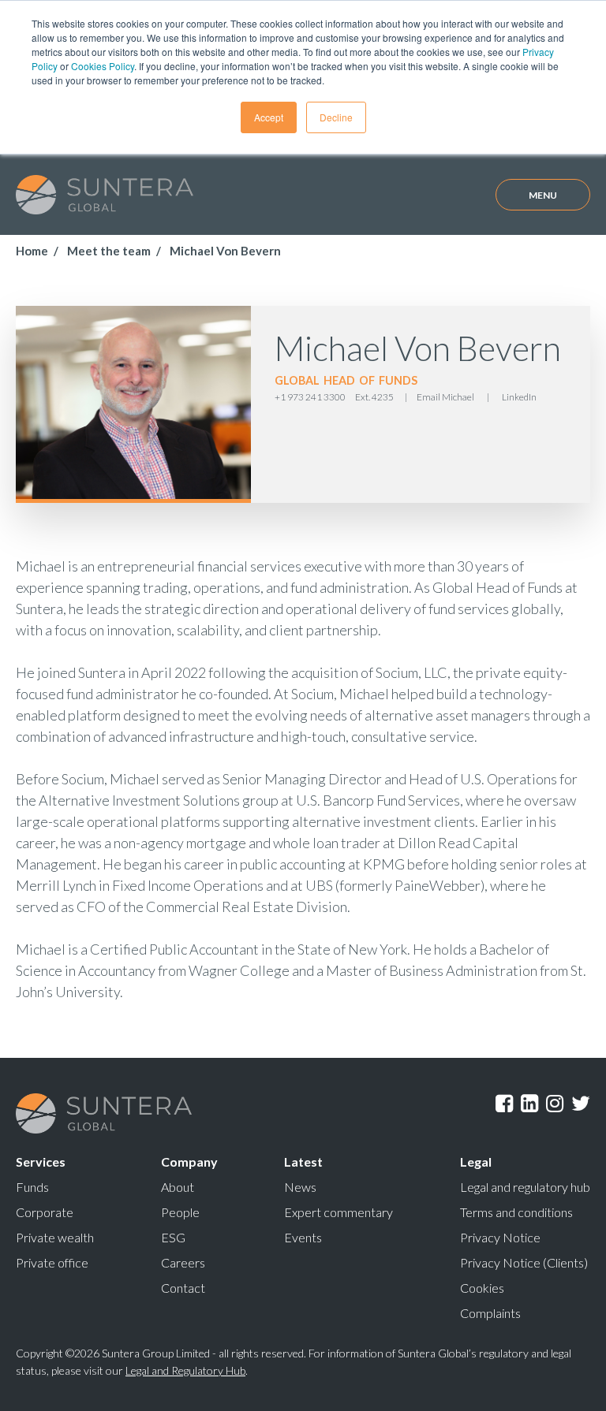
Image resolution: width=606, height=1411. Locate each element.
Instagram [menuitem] (554, 1106)
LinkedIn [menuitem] (529, 1106)
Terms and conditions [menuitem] (516, 1211)
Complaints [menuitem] (490, 1312)
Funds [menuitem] (32, 1186)
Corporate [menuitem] (44, 1211)
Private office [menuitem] (52, 1262)
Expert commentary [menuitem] (338, 1211)
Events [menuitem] (303, 1237)
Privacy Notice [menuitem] (500, 1237)
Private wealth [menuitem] (55, 1237)
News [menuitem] (300, 1186)
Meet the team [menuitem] (109, 251)
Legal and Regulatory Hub (185, 1370)
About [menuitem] (177, 1186)
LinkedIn (519, 397)
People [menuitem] (180, 1211)
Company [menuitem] (189, 1161)
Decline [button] (336, 117)
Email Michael (445, 397)
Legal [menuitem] (476, 1161)
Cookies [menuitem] (482, 1287)
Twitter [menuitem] (580, 1106)
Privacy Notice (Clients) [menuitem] (524, 1262)
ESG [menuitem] (173, 1237)
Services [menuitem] (40, 1161)
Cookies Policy (102, 66)
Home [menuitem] (32, 251)
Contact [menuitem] (183, 1287)
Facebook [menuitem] (504, 1106)
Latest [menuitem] (303, 1161)
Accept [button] (268, 117)
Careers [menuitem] (183, 1262)
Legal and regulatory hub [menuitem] (525, 1186)
